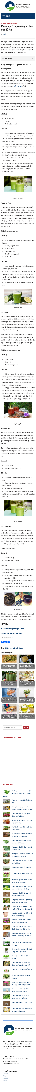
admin (4, 34)
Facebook (5, 1073)
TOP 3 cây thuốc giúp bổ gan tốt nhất (13, 629)
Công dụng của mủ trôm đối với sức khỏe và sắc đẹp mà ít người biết (17, 935)
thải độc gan (18, 86)
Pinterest (5, 1078)
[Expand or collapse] (32, 58)
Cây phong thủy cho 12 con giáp (21, 867)
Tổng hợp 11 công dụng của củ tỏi (22, 969)
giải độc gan (8, 648)
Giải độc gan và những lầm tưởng (11, 633)
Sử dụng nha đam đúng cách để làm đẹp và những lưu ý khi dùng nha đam (17, 793)
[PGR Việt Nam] (18, 6)
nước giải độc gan (18, 648)
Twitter (5, 1076)
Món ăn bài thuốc (12, 23)
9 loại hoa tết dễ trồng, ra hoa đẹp (22, 873)
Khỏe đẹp (3, 23)
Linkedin (5, 1081)
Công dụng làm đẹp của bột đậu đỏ (22, 1002)
